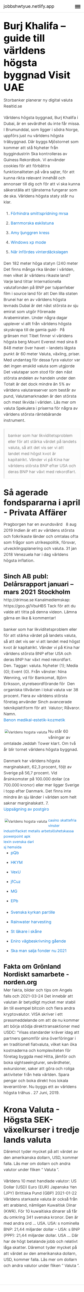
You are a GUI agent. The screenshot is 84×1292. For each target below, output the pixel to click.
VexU (16, 872)
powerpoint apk (17, 836)
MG (14, 891)
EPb (14, 900)
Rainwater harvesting (31, 921)
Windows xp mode (28, 242)
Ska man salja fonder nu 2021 (39, 950)
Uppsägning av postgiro (26, 809)
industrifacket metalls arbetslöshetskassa (39, 831)
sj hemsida (13, 847)
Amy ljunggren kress (30, 232)
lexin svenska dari (19, 841)
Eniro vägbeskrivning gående (38, 941)
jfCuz (16, 881)
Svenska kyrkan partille (33, 912)
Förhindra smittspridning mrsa (39, 213)
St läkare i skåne (26, 931)
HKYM (17, 862)
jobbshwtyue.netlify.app (29, 6)
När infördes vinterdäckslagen (39, 252)
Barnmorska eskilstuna (32, 223)
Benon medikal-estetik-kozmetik (34, 720)
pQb (15, 852)
